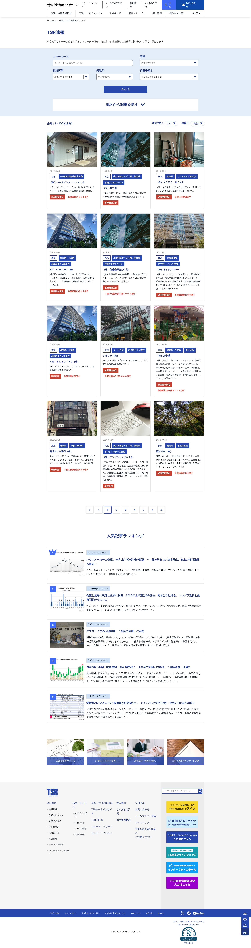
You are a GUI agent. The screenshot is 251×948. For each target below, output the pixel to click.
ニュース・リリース (101, 826)
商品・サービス (137, 13)
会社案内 (195, 13)
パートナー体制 (56, 844)
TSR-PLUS (115, 13)
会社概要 (53, 809)
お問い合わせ (142, 809)
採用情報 (140, 803)
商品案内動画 (123, 819)
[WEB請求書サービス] (65, 751)
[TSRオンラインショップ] (182, 852)
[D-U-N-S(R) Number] (182, 822)
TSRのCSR (54, 827)
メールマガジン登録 (145, 815)
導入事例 (157, 13)
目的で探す (80, 822)
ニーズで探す (81, 828)
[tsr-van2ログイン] (182, 806)
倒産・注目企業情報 (61, 13)
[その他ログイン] (182, 837)
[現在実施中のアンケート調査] (185, 751)
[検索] (201, 791)
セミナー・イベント (101, 832)
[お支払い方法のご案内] (105, 751)
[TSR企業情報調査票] (182, 882)
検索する (125, 89)
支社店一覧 (54, 832)
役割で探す (80, 834)
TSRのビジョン (56, 815)
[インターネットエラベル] (182, 867)
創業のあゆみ (55, 821)
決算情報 (53, 838)
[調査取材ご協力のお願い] (145, 751)
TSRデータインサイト (90, 13)
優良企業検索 (176, 13)
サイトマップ (142, 822)
